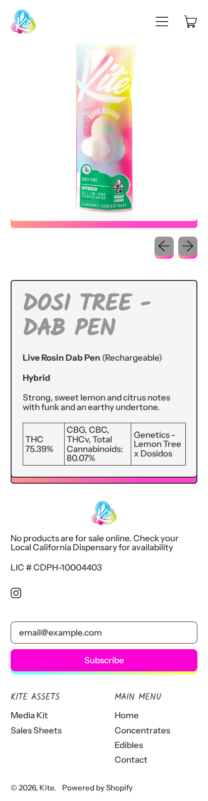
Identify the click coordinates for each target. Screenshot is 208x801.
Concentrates (142, 730)
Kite (46, 787)
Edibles (129, 745)
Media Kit (29, 715)
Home (127, 715)
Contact (131, 760)
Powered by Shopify (97, 787)
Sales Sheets (36, 730)
